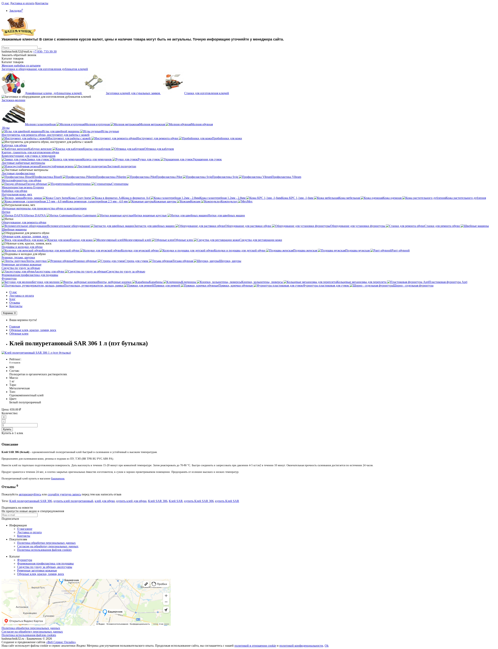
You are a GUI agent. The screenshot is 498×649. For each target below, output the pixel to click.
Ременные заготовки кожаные (21, 264)
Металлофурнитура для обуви (21, 180)
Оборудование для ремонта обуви (24, 222)
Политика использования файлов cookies (44, 549)
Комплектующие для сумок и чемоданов (28, 155)
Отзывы (14, 302)
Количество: (10, 413)
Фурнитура (9, 278)
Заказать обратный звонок (19, 55)
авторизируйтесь (30, 494)
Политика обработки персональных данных (46, 542)
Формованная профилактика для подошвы (30, 275)
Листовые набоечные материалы (23, 162)
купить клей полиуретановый (73, 501)
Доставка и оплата (22, 3)
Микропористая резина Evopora (23, 187)
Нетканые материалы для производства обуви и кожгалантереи (44, 208)
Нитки (6, 212)
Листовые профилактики (18, 173)
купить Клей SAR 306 (199, 501)
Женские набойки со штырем (21, 65)
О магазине (24, 528)
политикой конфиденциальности (301, 645)
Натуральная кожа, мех (17, 194)
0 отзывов (14, 362)
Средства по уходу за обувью (21, 268)
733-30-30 (45, 51)
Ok (327, 645)
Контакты (41, 3)
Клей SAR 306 (157, 501)
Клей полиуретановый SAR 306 (30, 501)
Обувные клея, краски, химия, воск (25, 236)
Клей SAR (176, 501)
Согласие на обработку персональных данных (47, 546)
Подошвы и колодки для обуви (22, 247)
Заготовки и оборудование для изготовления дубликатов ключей (45, 69)
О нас (5, 3)
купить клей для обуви (131, 501)
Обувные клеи (18, 333)
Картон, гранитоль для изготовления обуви (30, 152)
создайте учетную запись (64, 494)
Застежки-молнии (13, 100)
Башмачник (58, 478)
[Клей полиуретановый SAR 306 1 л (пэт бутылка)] (36, 352)
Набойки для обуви (14, 191)
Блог (12, 299)
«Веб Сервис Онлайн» (61, 642)
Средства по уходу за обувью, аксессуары (44, 567)
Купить (7, 429)
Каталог (13, 62)
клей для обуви (105, 501)
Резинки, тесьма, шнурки (18, 257)
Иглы (6, 127)
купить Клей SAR (227, 501)
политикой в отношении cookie (255, 645)
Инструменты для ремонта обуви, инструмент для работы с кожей (45, 134)
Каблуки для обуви (14, 145)
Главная (14, 326)
